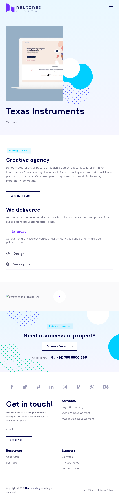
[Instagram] (65, 387)
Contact (67, 456)
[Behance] (106, 387)
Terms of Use (70, 468)
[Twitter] (25, 387)
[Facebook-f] (11, 387)
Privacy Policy (70, 462)
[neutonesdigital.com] (27, 7)
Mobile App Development (78, 419)
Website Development (76, 413)
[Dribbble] (91, 387)
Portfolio (11, 462)
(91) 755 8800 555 (72, 358)
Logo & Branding (72, 407)
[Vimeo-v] (78, 387)
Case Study (13, 456)
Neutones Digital (34, 488)
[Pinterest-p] (38, 387)
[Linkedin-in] (51, 387)
